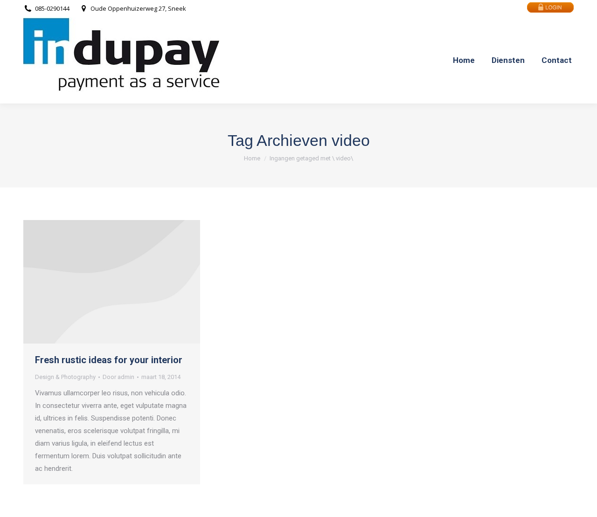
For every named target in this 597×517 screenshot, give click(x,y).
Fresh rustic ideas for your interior (108, 359)
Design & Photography (65, 376)
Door (118, 376)
